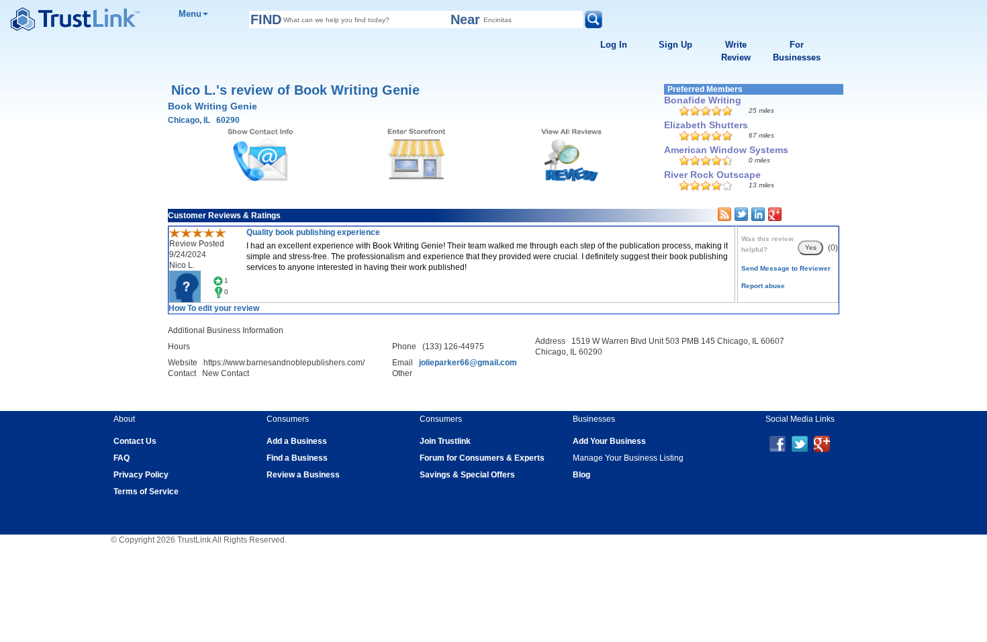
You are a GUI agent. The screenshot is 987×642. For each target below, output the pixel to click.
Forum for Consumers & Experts (482, 458)
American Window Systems (726, 149)
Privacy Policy (141, 474)
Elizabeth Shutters (706, 125)
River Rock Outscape (712, 174)
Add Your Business (609, 441)
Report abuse (763, 285)
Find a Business (297, 458)
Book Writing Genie (212, 106)
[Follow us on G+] (822, 443)
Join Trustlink (445, 441)
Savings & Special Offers (467, 474)
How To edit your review (214, 308)
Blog (581, 474)
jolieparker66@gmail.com (468, 362)
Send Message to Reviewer (786, 268)
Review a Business (303, 474)
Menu (190, 14)
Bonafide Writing (702, 100)
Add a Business (297, 441)
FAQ (121, 458)
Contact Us (134, 441)
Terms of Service (146, 491)
